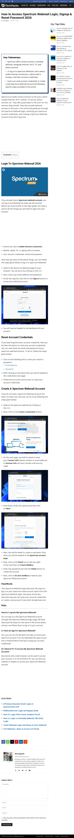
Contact (56, 1)
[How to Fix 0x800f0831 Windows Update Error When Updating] (53, 37)
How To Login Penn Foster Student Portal (21, 714)
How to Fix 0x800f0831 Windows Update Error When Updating (64, 38)
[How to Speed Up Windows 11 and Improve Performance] (53, 100)
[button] (70, 5)
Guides (33, 5)
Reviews (63, 5)
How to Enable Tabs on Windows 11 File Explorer (64, 68)
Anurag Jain (6, 20)
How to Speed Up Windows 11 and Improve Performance (64, 100)
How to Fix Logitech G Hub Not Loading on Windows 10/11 (64, 58)
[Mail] (23, 770)
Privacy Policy (63, 1)
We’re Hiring (64, 836)
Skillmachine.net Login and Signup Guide (20, 710)
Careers (71, 1)
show (14, 155)
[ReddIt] (25, 742)
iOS (49, 5)
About (50, 1)
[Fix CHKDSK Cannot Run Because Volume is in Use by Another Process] (53, 78)
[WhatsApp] (8, 742)
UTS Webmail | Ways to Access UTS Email (21, 729)
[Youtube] (12, 1)
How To (24, 5)
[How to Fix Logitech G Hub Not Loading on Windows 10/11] (53, 57)
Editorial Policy (49, 836)
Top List (55, 5)
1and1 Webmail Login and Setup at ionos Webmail (24, 725)
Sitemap (57, 836)
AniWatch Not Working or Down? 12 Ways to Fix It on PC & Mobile (64, 90)
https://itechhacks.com (22, 756)
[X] (9, 1)
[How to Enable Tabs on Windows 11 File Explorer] (53, 67)
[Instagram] (19, 770)
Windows (41, 5)
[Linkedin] (21, 742)
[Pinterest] (6, 1)
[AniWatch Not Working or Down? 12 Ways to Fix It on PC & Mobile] (53, 90)
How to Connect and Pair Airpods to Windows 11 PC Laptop (64, 48)
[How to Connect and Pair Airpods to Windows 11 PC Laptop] (53, 47)
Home (3, 10)
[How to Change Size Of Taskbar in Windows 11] (53, 29)
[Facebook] (2, 1)
